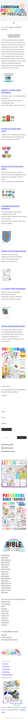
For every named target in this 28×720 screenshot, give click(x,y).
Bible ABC (4, 635)
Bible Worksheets (6, 588)
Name (3, 411)
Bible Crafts (4, 567)
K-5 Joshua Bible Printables (13, 288)
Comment (4, 395)
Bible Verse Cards (6, 583)
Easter (3, 606)
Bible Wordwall (5, 585)
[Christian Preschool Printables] (14, 17)
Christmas (4, 625)
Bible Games (4, 574)
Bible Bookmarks (6, 560)
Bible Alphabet (5, 555)
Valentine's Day (5, 601)
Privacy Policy (6, 669)
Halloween (4, 618)
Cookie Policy (6, 672)
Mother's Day (5, 611)
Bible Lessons (5, 571)
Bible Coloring (5, 564)
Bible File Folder (5, 569)
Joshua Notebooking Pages (13, 326)
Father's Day (4, 613)
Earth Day (4, 608)
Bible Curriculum (6, 590)
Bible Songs (4, 592)
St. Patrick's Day (6, 604)
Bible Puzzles (5, 581)
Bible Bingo (4, 557)
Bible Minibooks (5, 578)
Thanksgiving (5, 622)
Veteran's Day (5, 620)
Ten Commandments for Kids (9, 639)
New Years (23, 599)
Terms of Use (5, 666)
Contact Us (5, 664)
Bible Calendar (5, 562)
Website (4, 423)
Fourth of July (5, 615)
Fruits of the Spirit (6, 637)
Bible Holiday (5, 576)
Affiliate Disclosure (7, 674)
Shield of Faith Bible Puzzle (13, 251)
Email (3, 417)
